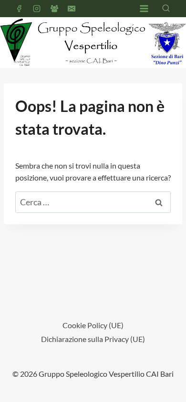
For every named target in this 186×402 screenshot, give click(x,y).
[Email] (71, 8)
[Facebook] (19, 8)
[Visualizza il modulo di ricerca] (166, 8)
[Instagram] (36, 8)
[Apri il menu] (144, 8)
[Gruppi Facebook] (54, 8)
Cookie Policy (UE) (93, 325)
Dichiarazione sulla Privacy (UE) (93, 338)
